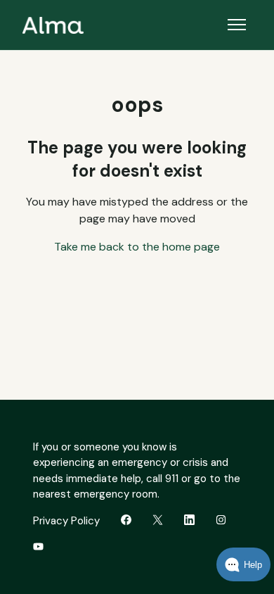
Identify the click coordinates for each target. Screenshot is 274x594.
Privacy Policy (66, 521)
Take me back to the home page (137, 246)
